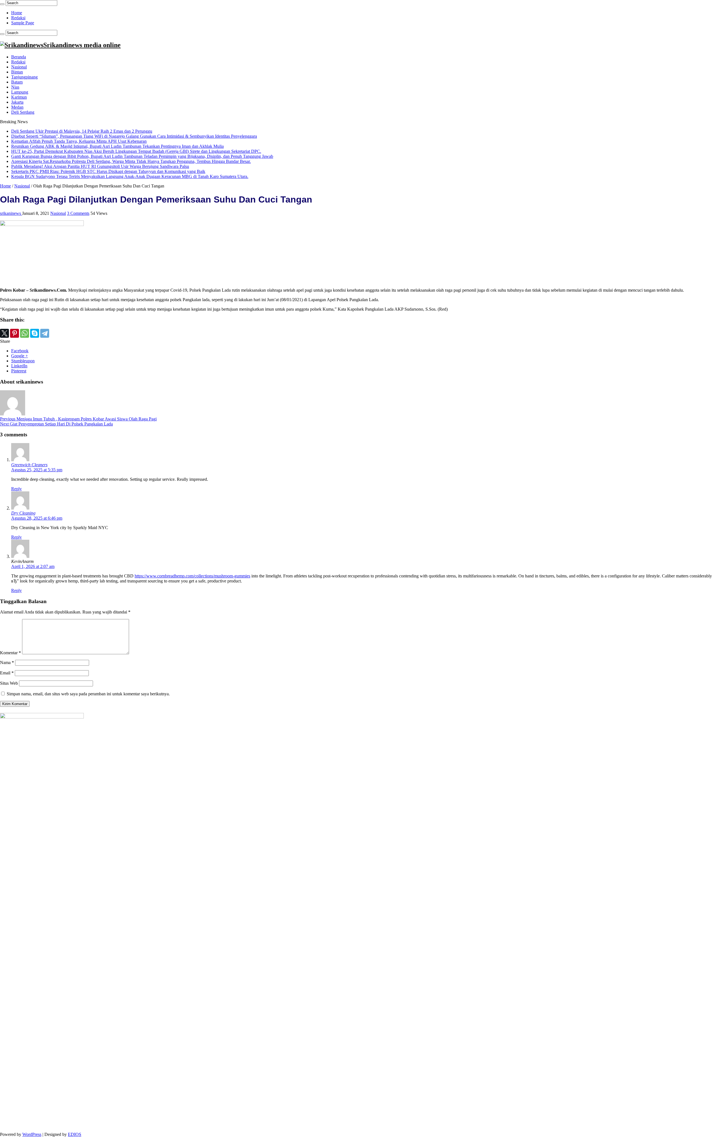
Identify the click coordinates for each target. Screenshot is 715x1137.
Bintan (17, 72)
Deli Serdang (22, 112)
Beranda (18, 56)
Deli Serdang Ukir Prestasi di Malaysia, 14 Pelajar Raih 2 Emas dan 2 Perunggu (81, 131)
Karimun (19, 97)
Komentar (10, 652)
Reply (16, 488)
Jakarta (17, 102)
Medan (17, 107)
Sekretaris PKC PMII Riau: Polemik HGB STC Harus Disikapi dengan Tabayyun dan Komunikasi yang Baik (108, 171)
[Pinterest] (14, 333)
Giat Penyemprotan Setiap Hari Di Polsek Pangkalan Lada (56, 424)
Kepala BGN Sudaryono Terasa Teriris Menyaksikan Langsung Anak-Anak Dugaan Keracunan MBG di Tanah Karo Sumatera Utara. (129, 176)
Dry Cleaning (23, 513)
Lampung (19, 92)
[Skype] (34, 333)
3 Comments (78, 213)
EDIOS (74, 1134)
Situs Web (9, 683)
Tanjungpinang (24, 77)
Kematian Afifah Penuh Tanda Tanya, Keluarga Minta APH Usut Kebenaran (79, 141)
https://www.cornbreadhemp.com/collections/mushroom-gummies (192, 576)
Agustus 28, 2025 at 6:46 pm (36, 518)
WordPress (31, 1134)
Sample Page (22, 22)
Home (16, 12)
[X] (4, 333)
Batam (17, 82)
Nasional (19, 67)
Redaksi (18, 17)
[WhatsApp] (24, 333)
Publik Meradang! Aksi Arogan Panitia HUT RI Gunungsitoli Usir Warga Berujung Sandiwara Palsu (100, 166)
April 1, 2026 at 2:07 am (32, 566)
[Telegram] (44, 333)
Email (7, 672)
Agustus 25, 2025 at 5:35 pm (36, 469)
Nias (15, 87)
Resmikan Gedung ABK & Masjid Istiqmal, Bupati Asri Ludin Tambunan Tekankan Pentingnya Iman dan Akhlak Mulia (117, 146)
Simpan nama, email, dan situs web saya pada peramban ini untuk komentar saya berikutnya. (88, 693)
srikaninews (11, 213)
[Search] (2, 4)
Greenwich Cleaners (29, 464)
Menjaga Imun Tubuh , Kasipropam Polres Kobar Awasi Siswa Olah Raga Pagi (78, 419)
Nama (7, 662)
